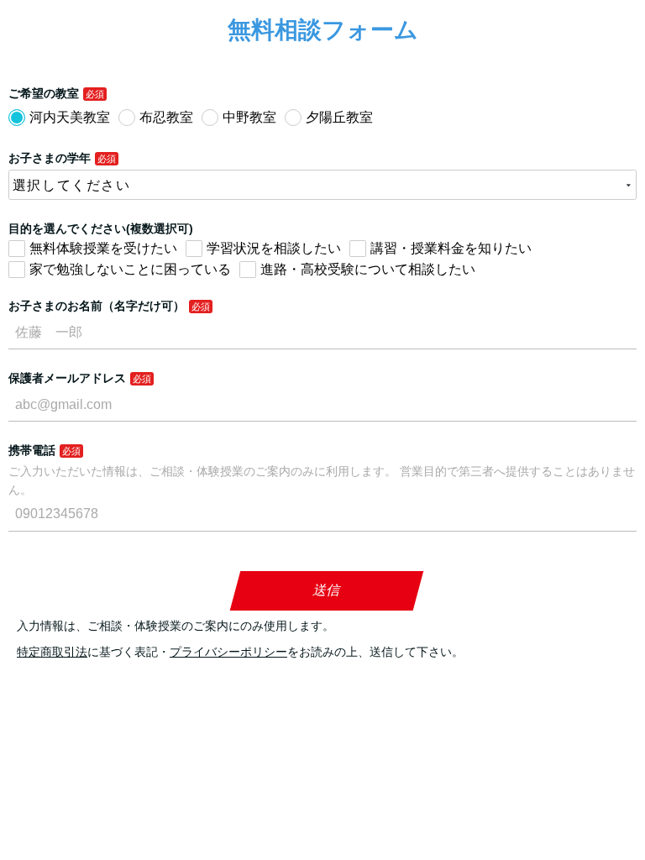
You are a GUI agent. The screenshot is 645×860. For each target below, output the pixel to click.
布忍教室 (166, 117)
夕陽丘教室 (339, 117)
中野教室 (249, 117)
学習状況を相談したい (274, 248)
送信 (327, 590)
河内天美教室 (69, 117)
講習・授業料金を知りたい (451, 248)
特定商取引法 (52, 651)
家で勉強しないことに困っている (130, 269)
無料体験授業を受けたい (103, 248)
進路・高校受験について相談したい (367, 269)
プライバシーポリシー (228, 651)
